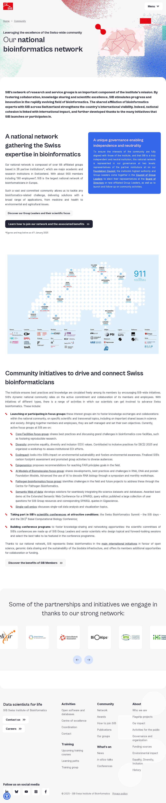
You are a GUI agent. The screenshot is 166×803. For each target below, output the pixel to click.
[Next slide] (88, 659)
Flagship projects (142, 716)
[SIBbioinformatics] (45, 791)
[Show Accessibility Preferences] (7, 796)
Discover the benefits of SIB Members (32, 562)
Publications (104, 729)
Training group (70, 767)
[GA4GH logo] (22, 637)
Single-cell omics (26, 506)
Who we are (139, 710)
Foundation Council (104, 171)
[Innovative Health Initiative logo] (146, 637)
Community (20, 21)
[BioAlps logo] (84, 637)
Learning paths (70, 760)
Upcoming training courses (72, 752)
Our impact (138, 723)
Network (102, 710)
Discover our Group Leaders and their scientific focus (39, 213)
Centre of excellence (74, 720)
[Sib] (16, 791)
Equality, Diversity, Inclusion (143, 761)
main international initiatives (119, 543)
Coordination (69, 727)
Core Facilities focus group (32, 434)
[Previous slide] (77, 659)
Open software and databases (73, 712)
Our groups (103, 736)
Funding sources (142, 746)
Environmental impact (145, 753)
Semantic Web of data (29, 491)
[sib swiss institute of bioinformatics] (6, 791)
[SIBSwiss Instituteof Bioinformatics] (26, 791)
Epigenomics (23, 465)
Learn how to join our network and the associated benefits (46, 224)
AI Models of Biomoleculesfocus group (40, 471)
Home (6, 21)
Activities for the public (146, 729)
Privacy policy (120, 793)
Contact (66, 733)
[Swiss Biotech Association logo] (53, 637)
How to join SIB (106, 723)
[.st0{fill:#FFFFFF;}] (36, 791)
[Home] (8, 6)
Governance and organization (142, 738)
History (136, 770)
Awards (101, 716)
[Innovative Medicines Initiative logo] (115, 637)
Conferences (104, 766)
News (100, 753)
